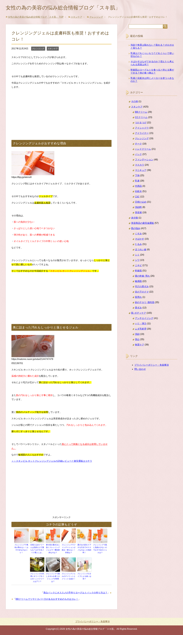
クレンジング (38, 48)
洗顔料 (138, 207)
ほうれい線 (140, 249)
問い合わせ (140, 369)
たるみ (138, 244)
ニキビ (138, 265)
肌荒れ (138, 297)
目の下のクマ (142, 292)
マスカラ (139, 165)
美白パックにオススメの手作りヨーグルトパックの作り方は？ (75, 592)
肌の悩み (135, 228)
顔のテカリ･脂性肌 (144, 302)
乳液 (137, 181)
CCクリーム (141, 117)
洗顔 (137, 334)
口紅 (137, 196)
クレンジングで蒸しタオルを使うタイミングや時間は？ (53, 577)
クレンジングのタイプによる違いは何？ (84, 576)
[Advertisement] (61, 111)
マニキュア (140, 170)
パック (138, 154)
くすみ (138, 233)
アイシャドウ (142, 128)
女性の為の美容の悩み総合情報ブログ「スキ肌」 (63, 8)
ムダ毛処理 (140, 329)
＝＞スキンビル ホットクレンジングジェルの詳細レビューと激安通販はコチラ (51, 461)
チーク (138, 143)
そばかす (139, 239)
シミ (137, 255)
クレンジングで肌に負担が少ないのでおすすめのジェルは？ (100, 549)
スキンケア (53, 48)
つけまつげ (140, 122)
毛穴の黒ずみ (142, 286)
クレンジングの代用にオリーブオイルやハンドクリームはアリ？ (37, 577)
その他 (134, 101)
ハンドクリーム (143, 149)
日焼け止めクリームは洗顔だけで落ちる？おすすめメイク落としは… (37, 549)
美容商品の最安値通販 (142, 223)
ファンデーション (144, 159)
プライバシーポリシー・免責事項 (151, 365)
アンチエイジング (144, 318)
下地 (137, 175)
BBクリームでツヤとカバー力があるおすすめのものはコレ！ (47, 599)
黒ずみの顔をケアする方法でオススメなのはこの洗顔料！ (84, 549)
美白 (137, 339)
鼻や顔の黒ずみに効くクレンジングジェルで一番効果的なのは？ (53, 549)
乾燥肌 (138, 270)
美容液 (138, 212)
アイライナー (142, 133)
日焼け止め (140, 202)
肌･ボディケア (138, 313)
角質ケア (139, 344)
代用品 (138, 186)
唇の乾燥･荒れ (142, 276)
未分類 (134, 218)
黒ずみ (138, 307)
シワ (137, 260)
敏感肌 (138, 281)
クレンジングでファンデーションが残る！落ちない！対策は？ (68, 549)
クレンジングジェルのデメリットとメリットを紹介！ (68, 576)
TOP (36, 17)
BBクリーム (141, 112)
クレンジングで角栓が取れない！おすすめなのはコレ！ (21, 549)
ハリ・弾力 (140, 323)
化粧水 (138, 191)
